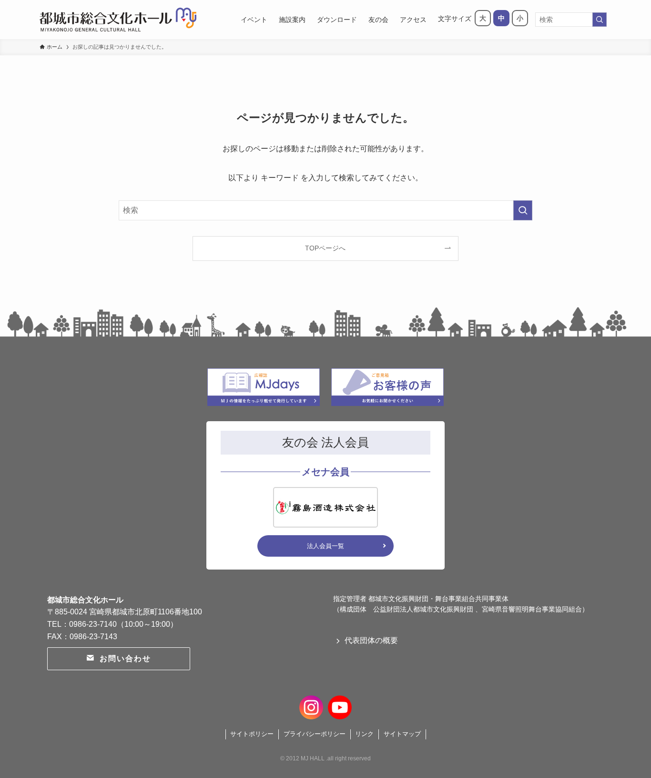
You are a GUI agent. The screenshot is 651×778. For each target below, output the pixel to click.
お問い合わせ (125, 658)
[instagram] (311, 705)
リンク (364, 733)
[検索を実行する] (599, 19)
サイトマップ (402, 733)
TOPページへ (325, 248)
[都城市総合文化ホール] (118, 19)
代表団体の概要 (371, 640)
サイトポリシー (252, 733)
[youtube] (339, 705)
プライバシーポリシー (315, 733)
